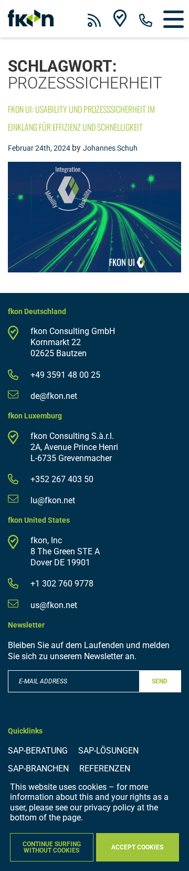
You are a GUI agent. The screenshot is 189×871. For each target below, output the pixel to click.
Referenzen (104, 769)
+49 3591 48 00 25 (65, 375)
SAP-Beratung (38, 751)
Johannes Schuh (110, 148)
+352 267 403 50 (61, 479)
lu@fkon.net (52, 500)
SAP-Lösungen (108, 751)
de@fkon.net (53, 396)
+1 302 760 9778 (61, 584)
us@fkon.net (53, 605)
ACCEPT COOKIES (137, 847)
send (159, 681)
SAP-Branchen (38, 769)
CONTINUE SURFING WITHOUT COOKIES (52, 847)
